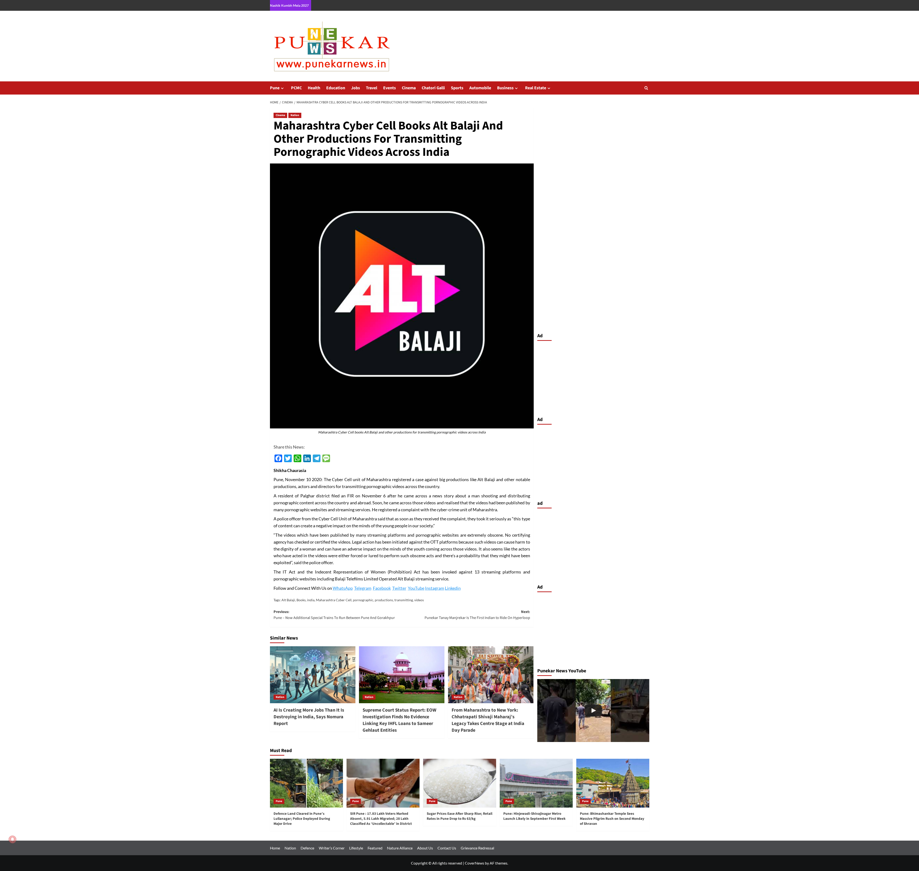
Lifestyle (356, 848)
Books (301, 600)
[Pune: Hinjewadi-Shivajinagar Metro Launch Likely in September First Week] (536, 783)
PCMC (296, 88)
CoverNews (474, 863)
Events (389, 88)
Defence (307, 848)
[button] (646, 88)
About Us (425, 848)
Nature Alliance (400, 848)
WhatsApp (343, 588)
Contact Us (446, 848)
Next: (477, 615)
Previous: (334, 615)
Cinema (409, 88)
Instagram (434, 588)
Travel (371, 88)
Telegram (362, 588)
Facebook (382, 588)
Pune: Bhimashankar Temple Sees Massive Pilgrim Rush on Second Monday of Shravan (612, 818)
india (310, 600)
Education (335, 88)
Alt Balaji (288, 600)
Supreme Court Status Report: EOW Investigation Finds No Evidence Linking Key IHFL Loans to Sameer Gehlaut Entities (399, 720)
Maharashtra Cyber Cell (334, 600)
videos (419, 600)
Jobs (355, 88)
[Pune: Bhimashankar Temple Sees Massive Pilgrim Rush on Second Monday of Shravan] (612, 783)
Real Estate (535, 88)
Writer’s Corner (332, 848)
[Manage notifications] (12, 839)
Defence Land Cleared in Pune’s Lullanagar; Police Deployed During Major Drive (302, 818)
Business (505, 88)
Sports (457, 88)
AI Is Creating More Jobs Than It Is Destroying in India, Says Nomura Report (309, 717)
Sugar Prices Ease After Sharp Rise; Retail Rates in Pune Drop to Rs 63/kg (459, 816)
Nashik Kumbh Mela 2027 (289, 5)
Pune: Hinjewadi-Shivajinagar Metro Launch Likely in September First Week (534, 816)
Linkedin (453, 588)
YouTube (416, 588)
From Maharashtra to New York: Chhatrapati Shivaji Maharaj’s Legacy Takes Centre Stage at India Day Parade (488, 720)
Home (275, 848)
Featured (375, 848)
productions (384, 600)
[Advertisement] (593, 377)
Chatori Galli (433, 88)
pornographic (363, 600)
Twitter (399, 588)
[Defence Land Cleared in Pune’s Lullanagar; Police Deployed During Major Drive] (593, 710)
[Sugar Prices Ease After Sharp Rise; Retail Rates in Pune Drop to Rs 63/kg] (459, 783)
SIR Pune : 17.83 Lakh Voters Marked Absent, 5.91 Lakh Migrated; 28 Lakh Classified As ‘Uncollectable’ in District (381, 818)
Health (314, 88)
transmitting (403, 600)
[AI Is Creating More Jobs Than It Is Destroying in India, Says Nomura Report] (312, 674)
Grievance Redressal (477, 848)
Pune (275, 88)
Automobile (480, 88)
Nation (295, 115)
